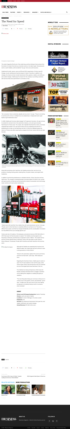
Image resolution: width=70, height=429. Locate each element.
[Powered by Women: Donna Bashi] (38, 389)
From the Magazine (9, 16)
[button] (66, 12)
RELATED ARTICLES (8, 382)
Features (12, 12)
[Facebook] (49, 421)
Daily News (5, 12)
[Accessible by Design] (23, 389)
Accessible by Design (21, 395)
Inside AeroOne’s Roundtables (61, 145)
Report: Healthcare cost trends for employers (61, 154)
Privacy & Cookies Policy (61, 427)
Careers (38, 427)
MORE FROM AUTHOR (23, 382)
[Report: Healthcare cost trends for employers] (51, 152)
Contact (14, 0)
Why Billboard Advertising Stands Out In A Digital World (61, 134)
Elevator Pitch (4, 395)
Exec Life (7, 359)
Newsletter (10, 0)
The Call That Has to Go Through (62, 163)
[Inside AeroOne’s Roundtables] (51, 144)
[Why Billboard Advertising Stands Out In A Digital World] (51, 132)
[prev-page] (2, 398)
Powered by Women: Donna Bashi (38, 395)
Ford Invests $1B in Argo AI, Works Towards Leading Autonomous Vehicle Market (11, 377)
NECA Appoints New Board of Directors (36, 376)
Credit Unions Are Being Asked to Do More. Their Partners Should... (62, 123)
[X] (56, 421)
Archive (18, 0)
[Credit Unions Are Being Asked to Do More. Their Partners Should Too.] (51, 120)
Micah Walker (5, 25)
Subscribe (4, 0)
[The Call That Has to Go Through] (51, 162)
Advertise (23, 0)
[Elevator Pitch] (8, 389)
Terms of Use (52, 427)
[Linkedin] (53, 421)
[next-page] (4, 398)
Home (3, 16)
